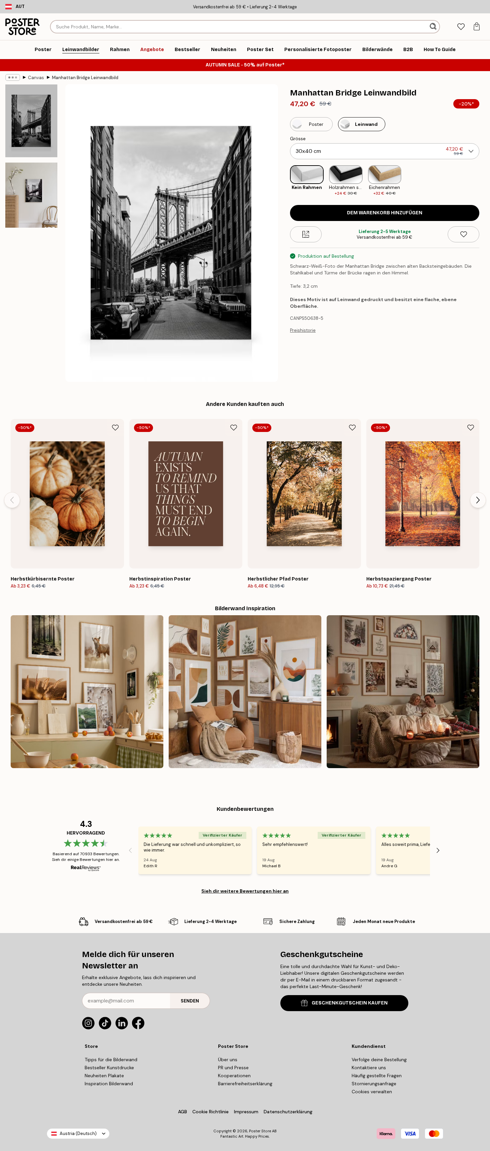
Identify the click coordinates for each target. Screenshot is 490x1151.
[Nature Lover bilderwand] (87, 691)
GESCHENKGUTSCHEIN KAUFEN (350, 1003)
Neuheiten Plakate (104, 1076)
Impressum (246, 1112)
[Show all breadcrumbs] (12, 77)
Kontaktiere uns (369, 1068)
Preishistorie (303, 330)
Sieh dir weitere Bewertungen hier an (245, 891)
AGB (182, 1112)
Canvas (36, 77)
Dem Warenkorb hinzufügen (384, 213)
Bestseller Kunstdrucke (109, 1068)
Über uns (227, 1060)
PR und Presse (233, 1068)
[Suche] (434, 26)
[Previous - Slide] (284, 181)
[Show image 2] (31, 195)
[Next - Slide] (484, 181)
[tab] (461, 27)
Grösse (298, 139)
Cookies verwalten (372, 1092)
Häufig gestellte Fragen (377, 1076)
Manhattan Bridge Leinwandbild (85, 77)
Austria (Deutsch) (78, 1133)
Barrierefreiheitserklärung (245, 1084)
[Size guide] (306, 234)
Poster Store (260, 1131)
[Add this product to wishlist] (463, 234)
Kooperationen (234, 1076)
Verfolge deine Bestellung (379, 1060)
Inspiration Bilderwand (109, 1084)
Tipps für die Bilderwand (111, 1060)
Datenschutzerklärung (288, 1112)
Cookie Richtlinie (210, 1112)
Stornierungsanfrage (374, 1084)
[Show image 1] (31, 120)
